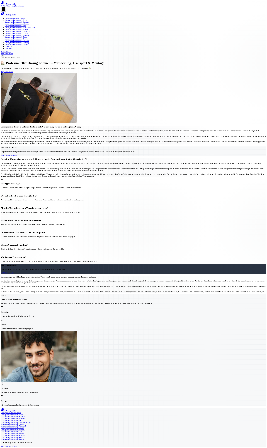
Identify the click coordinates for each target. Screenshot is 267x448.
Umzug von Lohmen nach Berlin (16, 20)
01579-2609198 (6, 6)
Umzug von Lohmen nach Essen (16, 37)
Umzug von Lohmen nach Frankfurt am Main (20, 28)
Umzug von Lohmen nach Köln (15, 26)
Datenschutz (9, 48)
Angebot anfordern (18, 6)
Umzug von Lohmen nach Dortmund (17, 35)
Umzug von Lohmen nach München (17, 24)
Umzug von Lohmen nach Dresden (16, 44)
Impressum (8, 46)
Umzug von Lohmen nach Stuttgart (16, 29)
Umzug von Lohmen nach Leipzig (16, 33)
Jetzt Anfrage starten (7, 273)
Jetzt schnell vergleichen (9, 155)
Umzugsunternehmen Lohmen (15, 18)
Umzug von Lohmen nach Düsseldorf (17, 31)
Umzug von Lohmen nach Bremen (16, 39)
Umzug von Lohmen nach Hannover (17, 41)
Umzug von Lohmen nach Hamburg (17, 22)
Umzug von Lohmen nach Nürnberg (17, 43)
